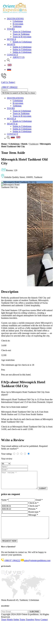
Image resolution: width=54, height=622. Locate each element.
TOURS (11, 29)
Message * (33, 515)
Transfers (30, 619)
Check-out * (34, 506)
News (37, 619)
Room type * (34, 512)
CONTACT (12, 54)
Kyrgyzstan (18, 24)
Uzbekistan (18, 21)
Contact (44, 619)
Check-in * (33, 503)
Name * (4, 500)
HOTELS (11, 39)
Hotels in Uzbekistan (22, 42)
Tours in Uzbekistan (22, 31)
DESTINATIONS (15, 18)
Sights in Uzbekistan (22, 47)
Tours (3, 619)
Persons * (32, 509)
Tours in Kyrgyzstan (22, 36)
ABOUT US (18, 57)
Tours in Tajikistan (21, 34)
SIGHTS (11, 44)
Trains (22, 619)
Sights (16, 619)
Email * (39, 500)
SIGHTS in (12, 124)
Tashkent (33, 144)
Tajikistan (17, 26)
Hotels (10, 619)
